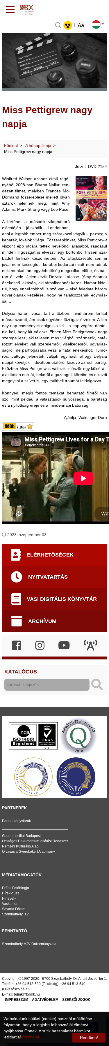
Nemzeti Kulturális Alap (20, 846)
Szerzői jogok (76, 1000)
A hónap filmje (38, 145)
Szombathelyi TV (15, 914)
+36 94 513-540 (72, 984)
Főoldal (11, 145)
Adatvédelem (45, 1000)
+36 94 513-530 (28, 984)
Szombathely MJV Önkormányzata (29, 944)
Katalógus (20, 672)
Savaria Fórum (13, 909)
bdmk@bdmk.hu (27, 994)
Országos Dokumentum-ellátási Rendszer (35, 841)
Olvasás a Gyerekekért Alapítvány (28, 852)
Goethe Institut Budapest (21, 836)
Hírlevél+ (9, 898)
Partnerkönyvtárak (16, 821)
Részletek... (33, 1037)
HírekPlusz (10, 893)
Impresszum (16, 1000)
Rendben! (89, 1037)
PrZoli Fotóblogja (15, 888)
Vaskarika (9, 904)
